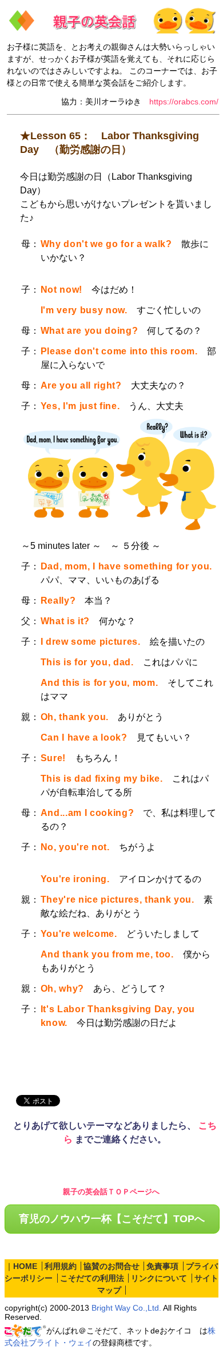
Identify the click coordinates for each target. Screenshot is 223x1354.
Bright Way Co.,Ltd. (126, 1307)
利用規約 (61, 1266)
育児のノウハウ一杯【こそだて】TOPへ (112, 1218)
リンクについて (159, 1278)
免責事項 (162, 1266)
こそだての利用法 (92, 1278)
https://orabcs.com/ (183, 101)
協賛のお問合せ (111, 1266)
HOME (25, 1266)
